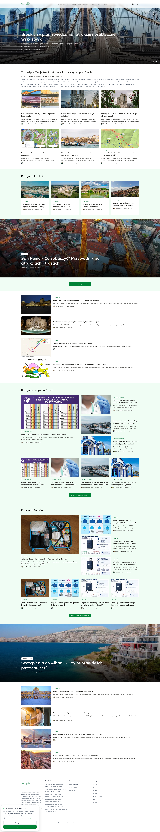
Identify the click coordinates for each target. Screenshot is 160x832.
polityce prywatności (26, 819)
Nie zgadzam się (20, 823)
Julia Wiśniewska (25, 49)
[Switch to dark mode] (137, 3)
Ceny (94, 799)
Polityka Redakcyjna (70, 822)
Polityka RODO (59, 822)
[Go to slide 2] (155, 61)
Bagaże (92, 4)
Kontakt (52, 822)
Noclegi (105, 4)
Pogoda (95, 802)
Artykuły (48, 781)
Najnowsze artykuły (63, 4)
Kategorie (96, 781)
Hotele (99, 4)
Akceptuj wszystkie (20, 827)
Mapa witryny (80, 822)
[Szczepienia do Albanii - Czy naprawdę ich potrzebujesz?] (80, 653)
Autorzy (72, 781)
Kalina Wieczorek (26, 672)
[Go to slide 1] (153, 61)
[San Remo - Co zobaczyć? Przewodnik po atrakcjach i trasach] (80, 248)
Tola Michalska (25, 267)
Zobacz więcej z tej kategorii (79, 284)
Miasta (94, 805)
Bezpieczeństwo (83, 4)
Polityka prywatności (43, 822)
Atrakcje (73, 4)
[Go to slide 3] (157, 61)
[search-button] (133, 4)
